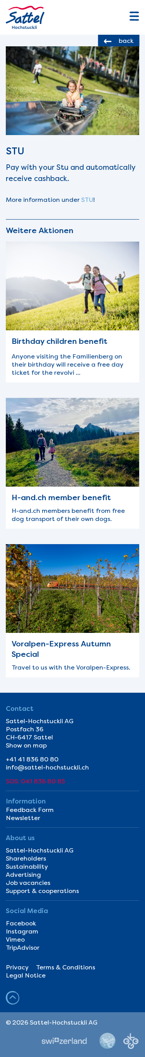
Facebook (21, 923)
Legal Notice (26, 975)
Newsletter (23, 818)
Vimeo (15, 939)
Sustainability (27, 866)
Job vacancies (28, 882)
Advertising (23, 874)
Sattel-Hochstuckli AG (39, 850)
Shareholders (26, 858)
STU (87, 199)
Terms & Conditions (65, 967)
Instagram (22, 931)
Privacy (17, 967)
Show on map (26, 745)
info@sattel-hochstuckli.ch (47, 767)
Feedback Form (30, 809)
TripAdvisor (22, 947)
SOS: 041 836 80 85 (35, 781)
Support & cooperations (42, 891)
